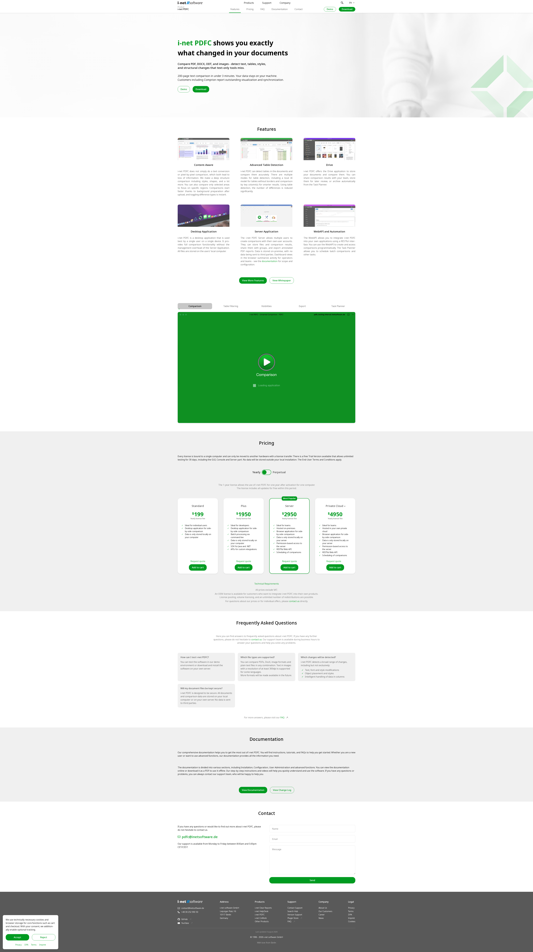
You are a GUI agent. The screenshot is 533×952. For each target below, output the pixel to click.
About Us (323, 907)
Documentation (279, 9)
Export (302, 306)
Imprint (351, 918)
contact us (294, 601)
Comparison (194, 306)
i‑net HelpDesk (261, 911)
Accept (17, 937)
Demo (330, 9)
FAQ (262, 9)
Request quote (197, 561)
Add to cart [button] (198, 567)
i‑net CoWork (261, 918)
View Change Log (282, 790)
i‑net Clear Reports (263, 907)
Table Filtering (230, 306)
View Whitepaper (281, 280)
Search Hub (292, 911)
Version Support (294, 914)
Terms (351, 911)
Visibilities (266, 306)
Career (322, 914)
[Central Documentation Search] (342, 3)
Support (266, 2)
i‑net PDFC (260, 914)
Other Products (262, 921)
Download (347, 9)
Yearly (256, 472)
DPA (350, 914)
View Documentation (253, 790)
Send (312, 880)
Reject (43, 937)
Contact (299, 9)
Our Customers (325, 911)
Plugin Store (292, 918)
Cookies (351, 921)
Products (249, 2)
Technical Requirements (266, 583)
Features (234, 9)
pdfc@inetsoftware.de (200, 836)
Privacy (351, 907)
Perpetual (279, 472)
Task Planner (338, 306)
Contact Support (294, 907)
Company (285, 2)
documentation (269, 261)
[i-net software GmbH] (190, 2)
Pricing (249, 9)
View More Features (253, 280)
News (321, 918)
